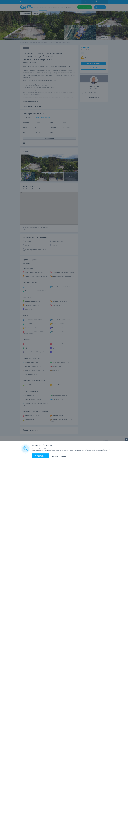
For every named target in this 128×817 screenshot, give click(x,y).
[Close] (126, 439)
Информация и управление (59, 456)
